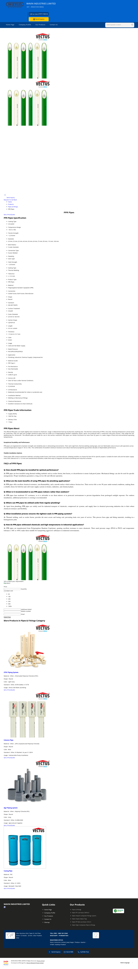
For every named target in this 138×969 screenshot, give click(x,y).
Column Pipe (8, 740)
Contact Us (54, 25)
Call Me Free (84, 952)
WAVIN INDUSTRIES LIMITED (41, 5)
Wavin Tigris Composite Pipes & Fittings (83, 925)
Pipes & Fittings (13, 207)
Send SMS (69, 952)
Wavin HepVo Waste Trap (79, 919)
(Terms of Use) (41, 961)
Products (11, 204)
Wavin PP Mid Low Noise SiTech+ (81, 922)
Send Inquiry (39, 19)
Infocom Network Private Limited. (35, 963)
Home (10, 202)
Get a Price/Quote (9, 214)
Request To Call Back (10, 200)
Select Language (125, 962)
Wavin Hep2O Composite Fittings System (84, 916)
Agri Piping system (11, 808)
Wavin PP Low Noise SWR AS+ (80, 913)
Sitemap (47, 922)
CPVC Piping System (11, 672)
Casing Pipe (8, 871)
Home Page (10, 25)
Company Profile (25, 25)
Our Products (40, 25)
